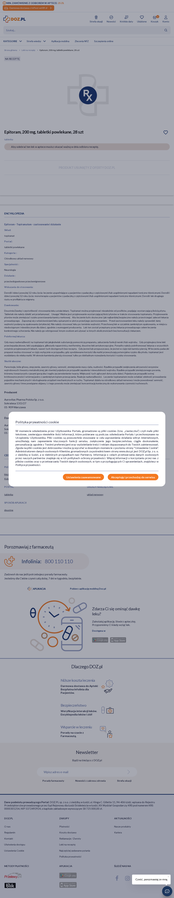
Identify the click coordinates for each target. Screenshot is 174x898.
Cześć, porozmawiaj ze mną (151, 879)
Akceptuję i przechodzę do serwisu (133, 477)
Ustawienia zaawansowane (83, 477)
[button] (167, 891)
